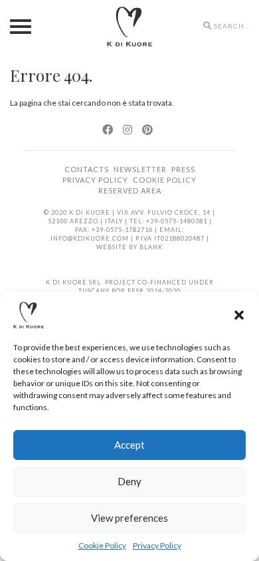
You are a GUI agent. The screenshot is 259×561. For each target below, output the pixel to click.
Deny (129, 481)
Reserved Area (129, 190)
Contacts (86, 169)
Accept (129, 445)
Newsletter (140, 169)
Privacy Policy (157, 545)
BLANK (151, 247)
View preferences (129, 518)
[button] (239, 315)
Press (183, 169)
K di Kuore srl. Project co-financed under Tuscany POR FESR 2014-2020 (130, 286)
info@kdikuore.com (89, 238)
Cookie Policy (102, 545)
